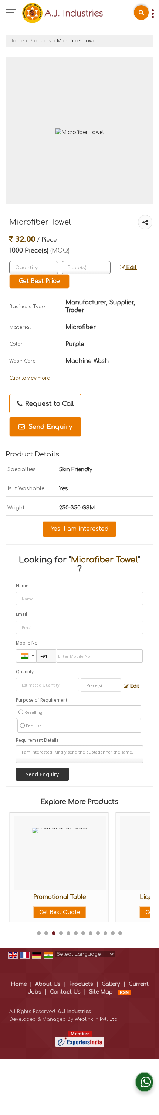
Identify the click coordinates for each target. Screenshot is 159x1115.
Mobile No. (27, 643)
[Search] (141, 12)
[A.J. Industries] (62, 13)
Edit (131, 267)
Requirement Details (37, 740)
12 (120, 933)
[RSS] (124, 992)
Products (40, 40)
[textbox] (86, 267)
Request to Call (48, 403)
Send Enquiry (49, 426)
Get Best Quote (36, 912)
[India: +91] (26, 656)
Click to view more (29, 378)
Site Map (101, 992)
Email (21, 614)
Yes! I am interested (79, 529)
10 (105, 933)
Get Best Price (39, 281)
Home (16, 40)
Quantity (25, 671)
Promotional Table (36, 897)
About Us (48, 984)
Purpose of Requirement (41, 700)
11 (113, 933)
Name (22, 585)
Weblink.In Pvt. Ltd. (97, 1019)
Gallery (111, 984)
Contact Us (65, 992)
